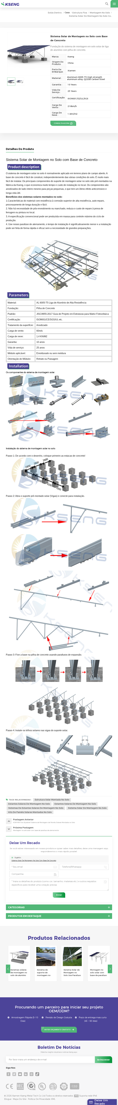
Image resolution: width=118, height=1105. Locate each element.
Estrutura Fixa (79, 12)
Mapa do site (19, 1099)
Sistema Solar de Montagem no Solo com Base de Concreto (34, 860)
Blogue (7, 1099)
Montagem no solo (100, 12)
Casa (67, 12)
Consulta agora (62, 123)
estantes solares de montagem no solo (29, 804)
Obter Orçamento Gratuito (57, 1030)
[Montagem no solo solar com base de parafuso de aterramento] (99, 956)
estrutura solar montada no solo (52, 799)
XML (53, 1099)
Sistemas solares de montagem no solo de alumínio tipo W (19, 973)
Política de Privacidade (39, 1099)
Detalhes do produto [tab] (20, 149)
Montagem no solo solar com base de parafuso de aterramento (98, 973)
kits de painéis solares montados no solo (30, 812)
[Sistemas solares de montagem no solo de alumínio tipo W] (19, 956)
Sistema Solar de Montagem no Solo (87, 808)
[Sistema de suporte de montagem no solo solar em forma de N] (45, 956)
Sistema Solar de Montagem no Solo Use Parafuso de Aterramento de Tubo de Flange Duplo (72, 973)
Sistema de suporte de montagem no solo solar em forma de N (44, 973)
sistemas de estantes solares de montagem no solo (35, 808)
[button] (110, 969)
